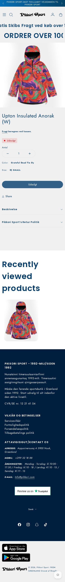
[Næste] (62, 3)
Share (9, 196)
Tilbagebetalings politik (19, 433)
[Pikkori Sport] (32, 15)
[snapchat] (36, 524)
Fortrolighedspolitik (17, 425)
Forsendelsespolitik (16, 429)
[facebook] (19, 524)
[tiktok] (45, 524)
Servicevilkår (13, 421)
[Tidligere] (3, 3)
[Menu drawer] (4, 14)
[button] (11, 14)
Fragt (5, 131)
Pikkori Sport (43, 567)
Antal (5, 147)
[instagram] (28, 524)
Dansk (30, 509)
